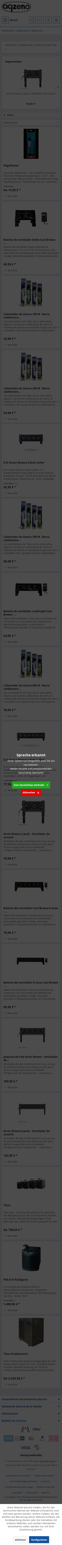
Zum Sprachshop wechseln (29, 785)
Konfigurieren (39, 1539)
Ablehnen (20, 1539)
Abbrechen (29, 792)
